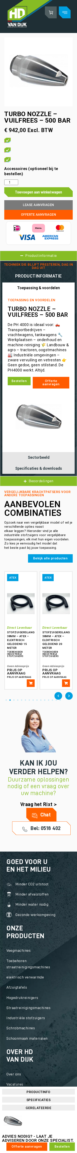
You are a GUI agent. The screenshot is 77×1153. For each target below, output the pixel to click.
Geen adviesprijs (18, 666)
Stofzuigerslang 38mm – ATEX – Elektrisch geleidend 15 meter (21, 640)
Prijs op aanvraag (16, 671)
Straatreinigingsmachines (28, 1008)
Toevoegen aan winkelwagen (38, 192)
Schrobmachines (20, 1028)
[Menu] (65, 12)
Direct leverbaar (19, 628)
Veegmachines (18, 950)
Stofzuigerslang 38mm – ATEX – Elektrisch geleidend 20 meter (56, 640)
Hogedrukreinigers (22, 998)
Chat (45, 814)
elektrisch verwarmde (25, 977)
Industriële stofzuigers (25, 1018)
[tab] (38, 287)
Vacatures (14, 1084)
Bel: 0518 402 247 (45, 830)
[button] (58, 696)
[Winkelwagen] (51, 12)
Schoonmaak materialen (27, 1038)
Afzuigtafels (16, 987)
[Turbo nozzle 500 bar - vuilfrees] (38, 71)
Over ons (13, 1074)
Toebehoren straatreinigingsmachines (28, 964)
